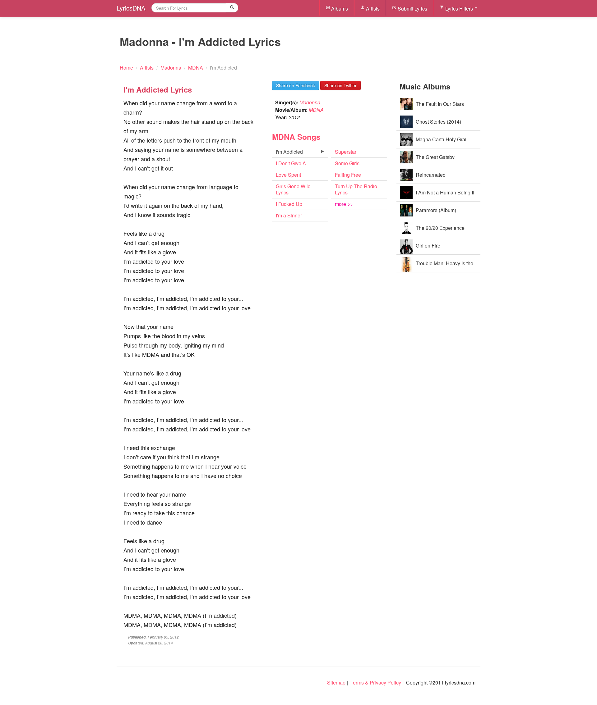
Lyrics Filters (459, 8)
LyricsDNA (131, 7)
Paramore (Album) (436, 210)
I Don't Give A (291, 163)
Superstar (345, 151)
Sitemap (336, 682)
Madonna (309, 102)
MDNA (316, 109)
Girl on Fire (428, 245)
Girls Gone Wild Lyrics (293, 189)
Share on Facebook (295, 85)
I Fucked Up (289, 203)
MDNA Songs (296, 136)
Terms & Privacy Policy (375, 682)
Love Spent (288, 174)
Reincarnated (431, 174)
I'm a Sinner (289, 215)
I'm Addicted (289, 151)
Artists (372, 8)
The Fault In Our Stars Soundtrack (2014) (440, 106)
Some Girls (347, 163)
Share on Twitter (340, 85)
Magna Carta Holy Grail (442, 139)
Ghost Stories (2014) (438, 121)
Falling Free (348, 174)
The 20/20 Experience (440, 227)
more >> (344, 203)
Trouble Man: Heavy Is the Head (444, 266)
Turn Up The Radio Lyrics (356, 189)
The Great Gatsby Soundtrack (435, 159)
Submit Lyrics (411, 8)
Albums (339, 8)
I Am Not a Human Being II (445, 192)
